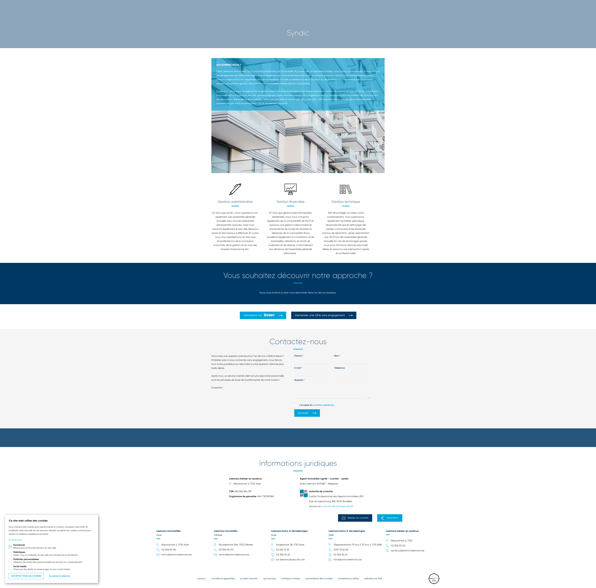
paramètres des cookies (319, 578)
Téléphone (339, 368)
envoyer (303, 413)
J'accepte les (316, 405)
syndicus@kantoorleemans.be (407, 550)
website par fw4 (373, 578)
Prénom (298, 356)
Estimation (393, 518)
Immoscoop (434, 578)
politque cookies (290, 578)
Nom (336, 356)
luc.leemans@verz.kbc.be (290, 559)
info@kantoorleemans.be (348, 559)
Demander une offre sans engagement (320, 315)
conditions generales (223, 578)
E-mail (297, 368)
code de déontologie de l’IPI (337, 506)
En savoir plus (15, 540)
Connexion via (253, 315)
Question (298, 380)
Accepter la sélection (59, 576)
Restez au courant (358, 518)
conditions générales (323, 405)
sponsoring (269, 578)
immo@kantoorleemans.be (176, 555)
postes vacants (249, 578)
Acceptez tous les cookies (26, 576)
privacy (201, 578)
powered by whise (348, 578)
